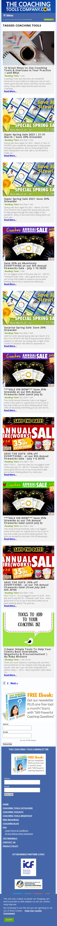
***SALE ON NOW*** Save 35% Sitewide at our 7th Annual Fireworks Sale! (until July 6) (25, 520)
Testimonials (10, 838)
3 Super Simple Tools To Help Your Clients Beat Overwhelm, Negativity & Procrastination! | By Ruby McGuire (27, 652)
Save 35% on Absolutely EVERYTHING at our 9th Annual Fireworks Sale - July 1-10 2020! (25, 266)
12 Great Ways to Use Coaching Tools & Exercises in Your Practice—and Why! (27, 70)
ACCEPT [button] (9, 919)
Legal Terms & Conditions (16, 830)
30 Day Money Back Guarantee (19, 833)
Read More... (10, 91)
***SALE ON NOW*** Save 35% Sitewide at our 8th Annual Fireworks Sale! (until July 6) (25, 392)
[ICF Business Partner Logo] (28, 875)
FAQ (5, 827)
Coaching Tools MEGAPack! (17, 815)
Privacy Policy (10, 846)
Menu (9, 15)
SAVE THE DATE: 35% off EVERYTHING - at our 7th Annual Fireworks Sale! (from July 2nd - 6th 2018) (26, 586)
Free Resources (11, 819)
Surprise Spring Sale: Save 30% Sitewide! (25, 329)
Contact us (9, 842)
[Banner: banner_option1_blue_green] (28, 20)
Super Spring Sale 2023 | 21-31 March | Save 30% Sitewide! (24, 136)
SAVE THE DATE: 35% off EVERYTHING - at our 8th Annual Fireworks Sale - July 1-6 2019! (26, 456)
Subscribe (7, 744)
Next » (14, 683)
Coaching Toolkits (13, 812)
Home (6, 804)
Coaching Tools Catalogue (18, 808)
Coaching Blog (11, 823)
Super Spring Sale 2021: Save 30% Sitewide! (26, 200)
